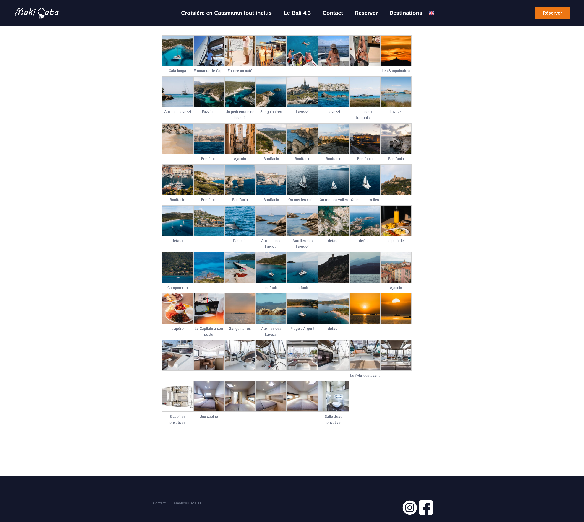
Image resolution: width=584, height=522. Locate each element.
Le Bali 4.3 (297, 13)
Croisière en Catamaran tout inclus (226, 13)
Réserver (366, 13)
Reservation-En (431, 15)
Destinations (405, 13)
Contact (333, 13)
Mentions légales (187, 503)
